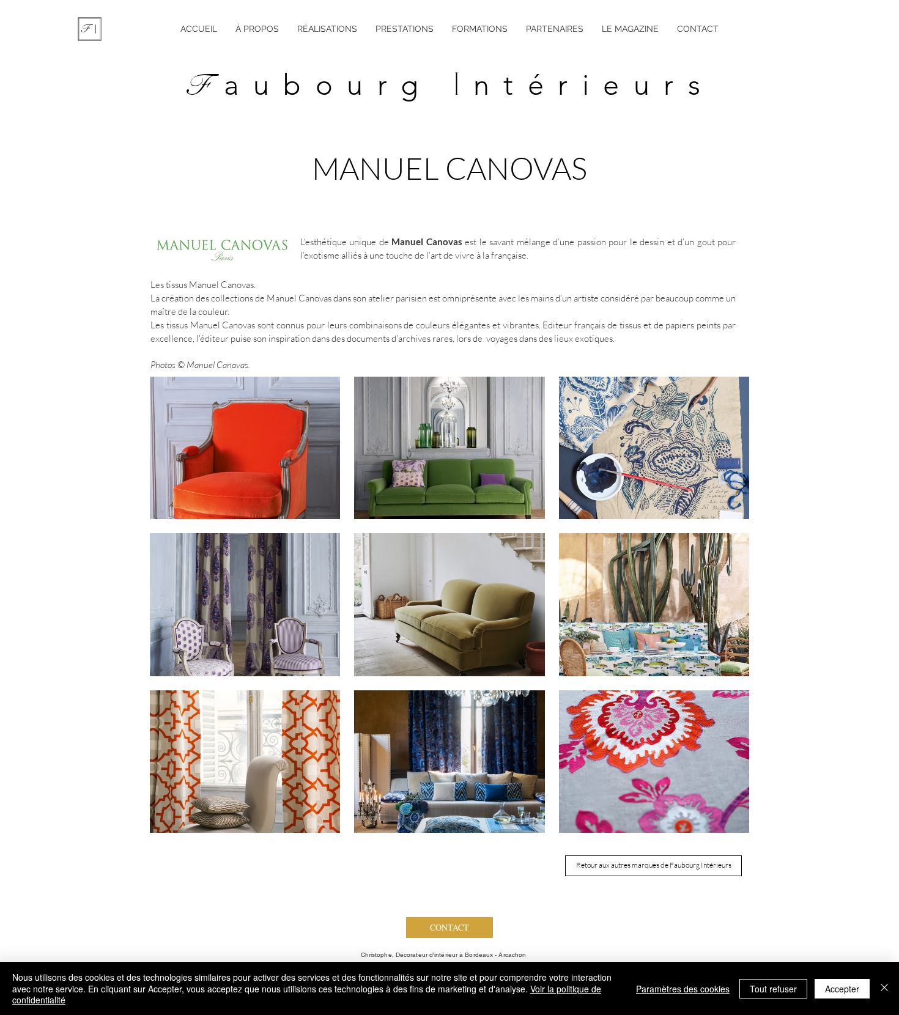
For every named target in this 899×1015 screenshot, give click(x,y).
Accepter (842, 989)
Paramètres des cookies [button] (683, 989)
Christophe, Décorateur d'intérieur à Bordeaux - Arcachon (444, 955)
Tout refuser (773, 989)
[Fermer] (884, 988)
